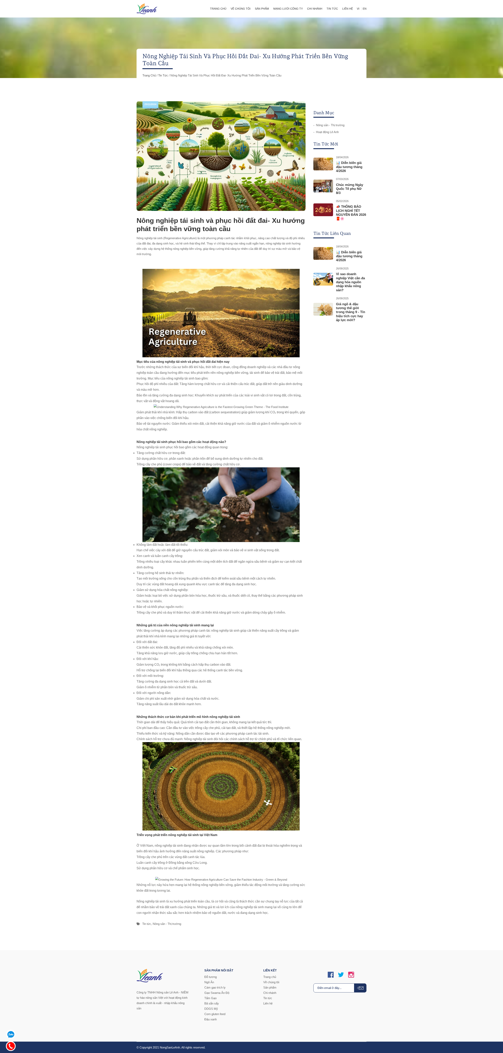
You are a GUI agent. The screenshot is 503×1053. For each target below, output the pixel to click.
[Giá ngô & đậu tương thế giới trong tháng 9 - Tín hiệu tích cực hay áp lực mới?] (323, 309)
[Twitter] (341, 975)
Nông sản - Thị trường (167, 923)
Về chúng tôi (271, 982)
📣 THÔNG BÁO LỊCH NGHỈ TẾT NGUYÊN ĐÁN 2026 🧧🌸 (351, 213)
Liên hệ (268, 1003)
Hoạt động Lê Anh (327, 132)
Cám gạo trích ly (215, 987)
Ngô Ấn (209, 982)
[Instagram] (351, 975)
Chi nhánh (269, 992)
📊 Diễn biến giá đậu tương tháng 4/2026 (349, 167)
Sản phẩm (269, 987)
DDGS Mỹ (211, 1008)
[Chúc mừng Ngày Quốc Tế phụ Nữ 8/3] (323, 186)
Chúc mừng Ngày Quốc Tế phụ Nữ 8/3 (349, 189)
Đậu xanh (210, 1019)
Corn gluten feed (214, 1014)
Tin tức (163, 75)
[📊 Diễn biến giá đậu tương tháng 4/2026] (323, 164)
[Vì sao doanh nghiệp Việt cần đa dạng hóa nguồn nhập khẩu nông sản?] (323, 279)
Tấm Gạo (210, 998)
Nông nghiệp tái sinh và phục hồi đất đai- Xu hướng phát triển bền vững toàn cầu (221, 224)
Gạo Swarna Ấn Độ (216, 992)
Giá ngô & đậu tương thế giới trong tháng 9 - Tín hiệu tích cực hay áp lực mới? (350, 312)
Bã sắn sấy (211, 1003)
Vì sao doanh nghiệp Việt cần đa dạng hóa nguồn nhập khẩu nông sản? (350, 282)
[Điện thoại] (11, 1045)
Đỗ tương (210, 977)
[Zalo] (11, 1033)
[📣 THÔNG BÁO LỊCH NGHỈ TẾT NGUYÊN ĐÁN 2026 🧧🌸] (323, 209)
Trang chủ (149, 75)
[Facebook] (331, 975)
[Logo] (147, 8)
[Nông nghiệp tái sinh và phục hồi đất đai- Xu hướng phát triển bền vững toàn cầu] (221, 156)
